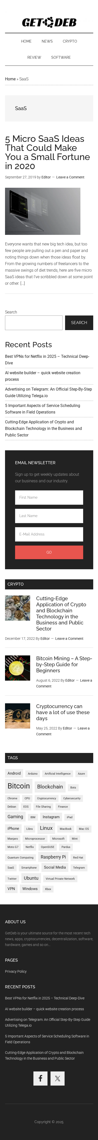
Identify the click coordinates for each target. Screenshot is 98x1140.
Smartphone (29, 867)
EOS (26, 806)
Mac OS (84, 829)
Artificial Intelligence (58, 773)
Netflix (30, 847)
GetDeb (49, 21)
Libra (29, 829)
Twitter (12, 878)
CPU (27, 798)
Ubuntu (31, 878)
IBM (32, 817)
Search (11, 312)
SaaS (11, 867)
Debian (12, 806)
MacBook (66, 829)
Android (14, 773)
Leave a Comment (70, 177)
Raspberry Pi (53, 857)
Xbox (48, 889)
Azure (81, 773)
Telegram (79, 867)
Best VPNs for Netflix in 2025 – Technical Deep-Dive (44, 998)
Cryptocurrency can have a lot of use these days (63, 712)
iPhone (13, 828)
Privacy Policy (16, 971)
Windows (30, 888)
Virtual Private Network (60, 878)
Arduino (32, 773)
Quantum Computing (20, 857)
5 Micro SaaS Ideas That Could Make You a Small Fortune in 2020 (47, 152)
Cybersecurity (71, 798)
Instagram (51, 817)
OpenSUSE (47, 847)
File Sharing (43, 806)
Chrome (12, 798)
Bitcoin (19, 786)
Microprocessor (35, 838)
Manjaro (13, 838)
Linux (46, 828)
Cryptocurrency (46, 798)
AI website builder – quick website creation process (44, 1009)
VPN (11, 888)
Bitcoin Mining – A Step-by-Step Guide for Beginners (64, 664)
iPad (69, 817)
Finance (63, 806)
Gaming (15, 816)
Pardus (66, 847)
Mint (75, 838)
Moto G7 (13, 847)
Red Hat (78, 857)
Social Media (55, 867)
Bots (73, 787)
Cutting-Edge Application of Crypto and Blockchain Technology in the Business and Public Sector (43, 428)
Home (10, 79)
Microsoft (58, 838)
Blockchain (50, 787)
